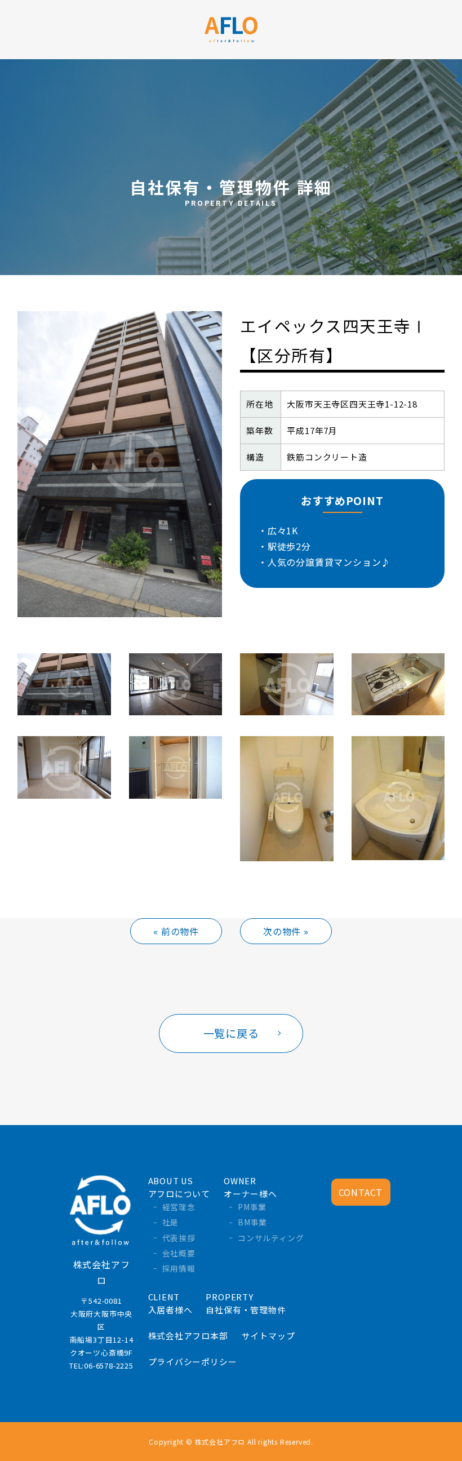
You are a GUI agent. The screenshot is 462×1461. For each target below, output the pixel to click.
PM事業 (252, 1206)
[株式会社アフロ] (231, 28)
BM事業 (252, 1222)
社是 (170, 1222)
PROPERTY (246, 1303)
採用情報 (179, 1268)
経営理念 (179, 1206)
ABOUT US (179, 1187)
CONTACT (361, 1192)
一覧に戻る (231, 1033)
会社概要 (179, 1253)
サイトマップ (268, 1336)
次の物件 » (286, 931)
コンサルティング (271, 1237)
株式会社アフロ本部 (188, 1336)
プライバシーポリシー (192, 1361)
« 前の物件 (176, 931)
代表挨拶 (179, 1237)
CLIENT (170, 1303)
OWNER (250, 1187)
